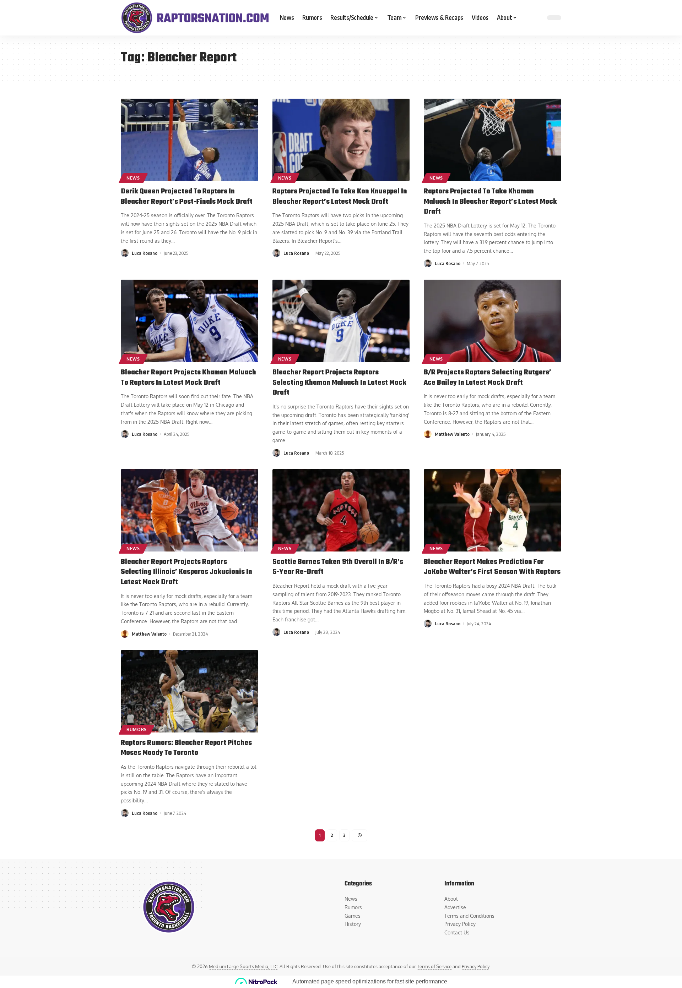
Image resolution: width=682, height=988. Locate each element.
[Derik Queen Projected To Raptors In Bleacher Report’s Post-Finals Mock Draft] (189, 140)
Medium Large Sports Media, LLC (243, 966)
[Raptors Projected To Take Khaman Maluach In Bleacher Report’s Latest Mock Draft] (492, 140)
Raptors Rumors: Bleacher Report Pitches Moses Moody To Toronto (186, 748)
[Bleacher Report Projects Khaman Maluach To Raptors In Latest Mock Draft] (189, 321)
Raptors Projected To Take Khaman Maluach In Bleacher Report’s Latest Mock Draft (490, 201)
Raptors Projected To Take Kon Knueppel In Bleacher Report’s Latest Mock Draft (339, 196)
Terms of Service (434, 966)
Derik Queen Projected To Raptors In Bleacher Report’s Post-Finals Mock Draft (187, 196)
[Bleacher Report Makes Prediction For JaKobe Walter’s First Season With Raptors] (492, 510)
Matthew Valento (452, 434)
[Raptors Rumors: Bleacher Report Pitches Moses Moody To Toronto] (189, 691)
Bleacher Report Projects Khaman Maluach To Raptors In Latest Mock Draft (188, 377)
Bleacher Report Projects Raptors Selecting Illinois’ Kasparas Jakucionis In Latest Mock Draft (186, 572)
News (133, 178)
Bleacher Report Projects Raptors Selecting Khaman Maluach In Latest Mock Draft (339, 382)
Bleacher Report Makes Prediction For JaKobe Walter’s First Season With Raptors (492, 567)
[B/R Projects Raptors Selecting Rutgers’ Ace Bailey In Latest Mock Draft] (492, 321)
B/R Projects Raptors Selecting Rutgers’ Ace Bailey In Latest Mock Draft (487, 377)
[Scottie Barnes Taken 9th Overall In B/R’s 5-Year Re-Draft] (341, 510)
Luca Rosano (144, 253)
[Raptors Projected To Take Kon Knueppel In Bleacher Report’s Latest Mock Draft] (341, 140)
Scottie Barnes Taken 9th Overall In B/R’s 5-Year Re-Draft (337, 567)
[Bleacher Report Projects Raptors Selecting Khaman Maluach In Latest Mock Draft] (341, 321)
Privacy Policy (475, 966)
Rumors (136, 729)
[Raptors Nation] (195, 18)
